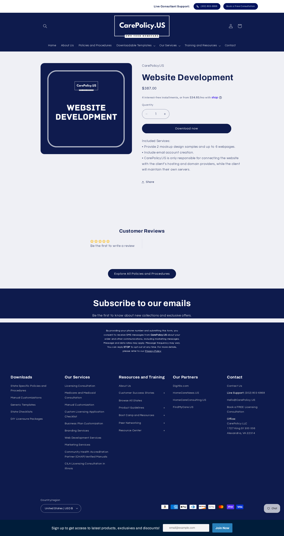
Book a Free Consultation (240, 6)
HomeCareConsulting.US (189, 400)
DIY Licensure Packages (27, 419)
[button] (45, 26)
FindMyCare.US (183, 407)
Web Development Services (83, 437)
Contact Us (234, 386)
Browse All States (130, 400)
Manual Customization (79, 404)
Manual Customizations (26, 397)
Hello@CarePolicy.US (241, 400)
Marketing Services (77, 444)
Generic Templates (23, 404)
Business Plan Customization (84, 423)
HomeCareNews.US (186, 393)
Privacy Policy (153, 351)
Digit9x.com (181, 386)
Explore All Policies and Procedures (142, 273)
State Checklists (22, 411)
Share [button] (150, 182)
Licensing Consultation (80, 386)
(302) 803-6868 (208, 6)
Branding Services (77, 430)
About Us (125, 386)
